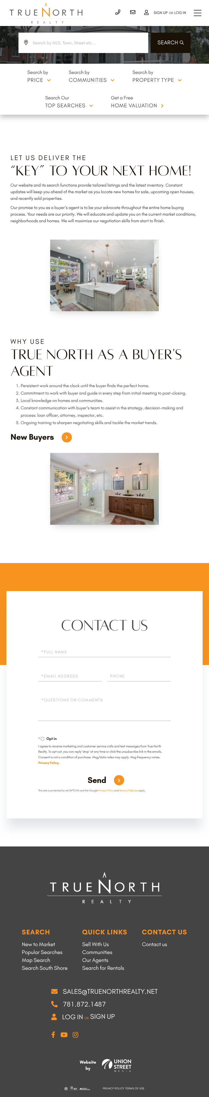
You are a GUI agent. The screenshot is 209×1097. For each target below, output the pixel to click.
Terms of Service (129, 790)
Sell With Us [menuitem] (95, 944)
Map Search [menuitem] (36, 960)
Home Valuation (134, 105)
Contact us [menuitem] (154, 944)
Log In (180, 12)
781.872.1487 (84, 1004)
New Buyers (32, 437)
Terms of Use (135, 1088)
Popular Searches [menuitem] (42, 952)
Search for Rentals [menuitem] (103, 968)
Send (97, 780)
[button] (171, 43)
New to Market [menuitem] (38, 944)
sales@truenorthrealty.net (110, 991)
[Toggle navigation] (197, 13)
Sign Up (160, 12)
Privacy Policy (48, 763)
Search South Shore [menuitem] (45, 968)
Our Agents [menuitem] (95, 960)
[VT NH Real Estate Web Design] (116, 1065)
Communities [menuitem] (97, 952)
